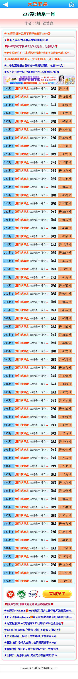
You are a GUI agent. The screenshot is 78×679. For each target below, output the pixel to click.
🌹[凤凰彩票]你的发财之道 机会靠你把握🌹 (29, 604)
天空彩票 (38, 3)
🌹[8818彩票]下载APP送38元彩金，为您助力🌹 (31, 46)
